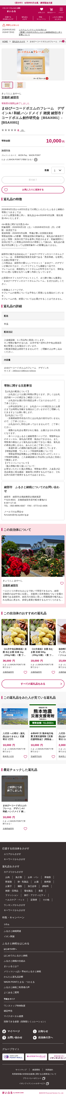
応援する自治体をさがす (8, 18)
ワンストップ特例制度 (14, 1005)
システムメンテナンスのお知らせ (33, 30)
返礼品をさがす (25, 18)
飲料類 (47, 882)
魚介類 (19, 877)
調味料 (45, 886)
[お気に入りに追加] (62, 583)
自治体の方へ (45, 1037)
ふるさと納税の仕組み (14, 961)
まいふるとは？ (11, 966)
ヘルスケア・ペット (15, 899)
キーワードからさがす (14, 859)
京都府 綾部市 (10, 97)
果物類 (47, 877)
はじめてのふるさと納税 (15, 955)
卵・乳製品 (23, 882)
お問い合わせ (15, 1037)
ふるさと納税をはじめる (57, 18)
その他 (46, 899)
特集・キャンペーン (41, 18)
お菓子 (8, 886)
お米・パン (33, 877)
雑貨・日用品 (11, 891)
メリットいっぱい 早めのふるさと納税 (22, 971)
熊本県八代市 (8, 756)
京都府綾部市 (8, 672)
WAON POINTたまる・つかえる (19, 982)
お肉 (7, 877)
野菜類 (8, 882)
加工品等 (32, 886)
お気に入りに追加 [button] (25, 672)
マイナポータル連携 (13, 1016)
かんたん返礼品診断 (13, 977)
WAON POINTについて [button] (36, 160)
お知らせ (43, 1031)
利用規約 (49, 1070)
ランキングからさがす (14, 905)
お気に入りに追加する (33, 189)
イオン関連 (9, 936)
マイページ (14, 1031)
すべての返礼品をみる (33, 683)
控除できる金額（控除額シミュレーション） (25, 1021)
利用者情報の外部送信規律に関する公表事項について (34, 1074)
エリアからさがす (12, 854)
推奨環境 (36, 1070)
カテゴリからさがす (13, 872)
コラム (6, 924)
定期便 (34, 899)
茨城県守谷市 (36, 756)
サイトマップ (21, 1070)
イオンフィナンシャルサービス (32, 1083)
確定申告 (8, 1011)
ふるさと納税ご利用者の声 (17, 987)
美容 (41, 891)
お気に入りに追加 (62, 583)
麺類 (20, 886)
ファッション (11, 895)
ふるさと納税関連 (12, 931)
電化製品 (28, 891)
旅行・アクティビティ (35, 895)
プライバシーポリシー (32, 1078)
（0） (22, 130)
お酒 (36, 882)
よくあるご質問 (11, 992)
